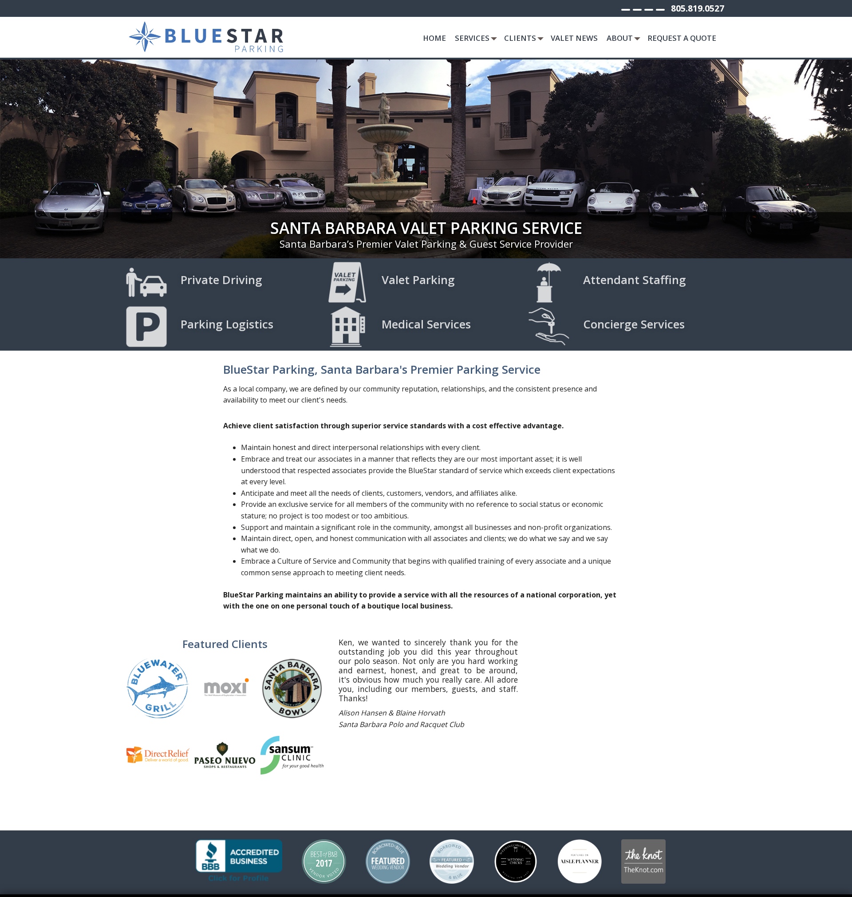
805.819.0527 (697, 8)
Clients (520, 38)
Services (472, 38)
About (620, 38)
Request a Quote (681, 38)
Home (434, 38)
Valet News (574, 38)
